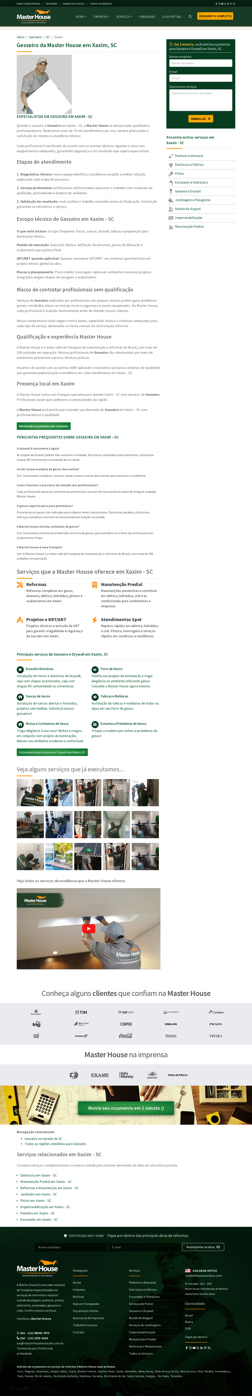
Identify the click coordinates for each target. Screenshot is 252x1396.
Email (173, 72)
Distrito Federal (87, 1371)
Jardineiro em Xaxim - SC (38, 1194)
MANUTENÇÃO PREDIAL (29, 3)
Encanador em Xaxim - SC (39, 1219)
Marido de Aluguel (141, 1318)
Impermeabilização (188, 218)
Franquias (147, 17)
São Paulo (163, 1376)
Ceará (72, 1371)
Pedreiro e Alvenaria (142, 1282)
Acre (20, 1371)
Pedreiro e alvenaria (188, 156)
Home (80, 17)
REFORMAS (51, 3)
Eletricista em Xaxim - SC (38, 1175)
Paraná (29, 1376)
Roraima (97, 1376)
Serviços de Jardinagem (145, 1325)
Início (21, 37)
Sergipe (150, 1376)
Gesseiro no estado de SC (43, 1138)
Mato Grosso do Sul (166, 1371)
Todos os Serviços (141, 1353)
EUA (188, 1328)
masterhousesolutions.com (203, 1275)
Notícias (78, 1297)
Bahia (63, 1371)
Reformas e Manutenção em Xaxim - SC (49, 1188)
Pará (200, 1371)
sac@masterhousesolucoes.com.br (40, 1343)
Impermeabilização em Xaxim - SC (45, 1207)
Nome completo (180, 57)
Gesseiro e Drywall (187, 191)
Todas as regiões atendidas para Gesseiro (55, 1143)
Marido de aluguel (187, 209)
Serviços (123, 17)
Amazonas (42, 1371)
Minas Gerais (145, 1371)
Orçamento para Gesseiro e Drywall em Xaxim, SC (52, 752)
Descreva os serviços (183, 87)
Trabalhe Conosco (85, 1325)
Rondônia (85, 1376)
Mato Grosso (187, 1371)
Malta (189, 1322)
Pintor (179, 173)
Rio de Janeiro (43, 1376)
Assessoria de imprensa (88, 1318)
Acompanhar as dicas (201, 1247)
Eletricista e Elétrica (189, 164)
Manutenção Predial (189, 226)
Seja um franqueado (86, 1304)
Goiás (119, 1371)
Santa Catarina (135, 1376)
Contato (78, 1332)
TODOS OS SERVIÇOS (101, 3)
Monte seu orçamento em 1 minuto (43, 426)
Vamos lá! (199, 119)
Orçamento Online (85, 1311)
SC (48, 37)
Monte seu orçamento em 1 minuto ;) (126, 1108)
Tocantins (176, 1376)
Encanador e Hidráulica (191, 182)
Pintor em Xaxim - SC (35, 1200)
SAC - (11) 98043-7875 (34, 1333)
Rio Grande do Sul (114, 1376)
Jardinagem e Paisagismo (192, 200)
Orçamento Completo (215, 16)
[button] (88, 928)
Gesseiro (35, 37)
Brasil (189, 1315)
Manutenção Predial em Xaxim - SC (46, 1181)
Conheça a (34, 1318)
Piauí (20, 1376)
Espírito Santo (106, 1371)
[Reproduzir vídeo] (88, 929)
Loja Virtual (172, 17)
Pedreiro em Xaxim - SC (37, 1213)
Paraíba (209, 1371)
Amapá (54, 1371)
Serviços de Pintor (141, 1304)
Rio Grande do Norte (66, 1376)
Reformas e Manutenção (145, 1346)
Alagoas (29, 1371)
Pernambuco (222, 1371)
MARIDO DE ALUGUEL (73, 3)
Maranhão (130, 1371)
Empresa (100, 17)
